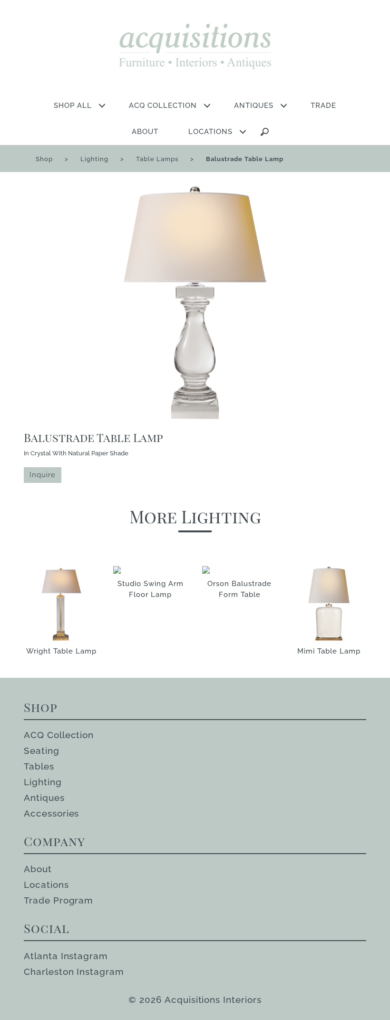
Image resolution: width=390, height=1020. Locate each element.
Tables (39, 766)
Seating (41, 750)
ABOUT (145, 131)
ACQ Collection (59, 735)
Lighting (94, 159)
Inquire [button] (42, 475)
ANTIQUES (253, 105)
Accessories (51, 813)
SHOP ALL (73, 105)
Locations (46, 884)
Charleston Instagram (74, 971)
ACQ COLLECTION (163, 105)
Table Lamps (157, 159)
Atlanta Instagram (66, 956)
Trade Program (58, 900)
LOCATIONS (210, 131)
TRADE (323, 105)
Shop (44, 159)
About (38, 869)
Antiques (44, 797)
